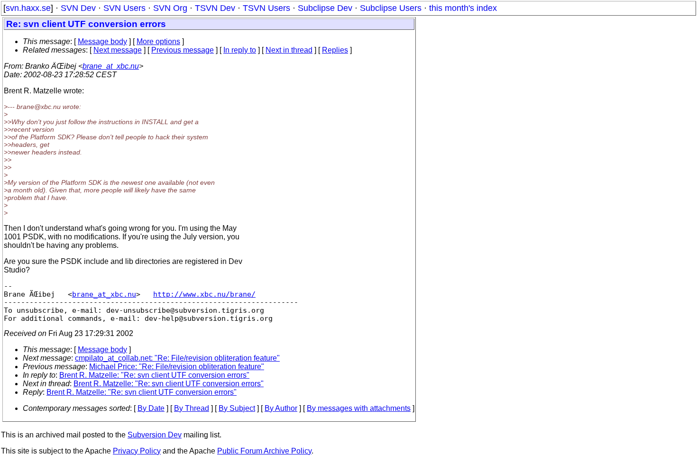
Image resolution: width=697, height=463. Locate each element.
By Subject (237, 408)
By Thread (191, 408)
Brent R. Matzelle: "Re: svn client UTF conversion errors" (154, 375)
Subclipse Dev (325, 8)
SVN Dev (78, 8)
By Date (151, 408)
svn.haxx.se (28, 8)
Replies (335, 50)
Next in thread (289, 50)
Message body (102, 41)
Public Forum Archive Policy (264, 451)
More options (158, 41)
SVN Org (170, 8)
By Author (281, 408)
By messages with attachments (359, 408)
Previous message (182, 50)
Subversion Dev (155, 435)
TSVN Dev (215, 8)
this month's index (463, 8)
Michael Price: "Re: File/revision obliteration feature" (176, 367)
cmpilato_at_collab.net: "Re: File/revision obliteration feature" (177, 358)
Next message (117, 50)
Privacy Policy (137, 451)
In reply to (239, 50)
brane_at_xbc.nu (111, 66)
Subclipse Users (391, 8)
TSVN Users (266, 8)
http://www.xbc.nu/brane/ (204, 294)
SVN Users (124, 8)
